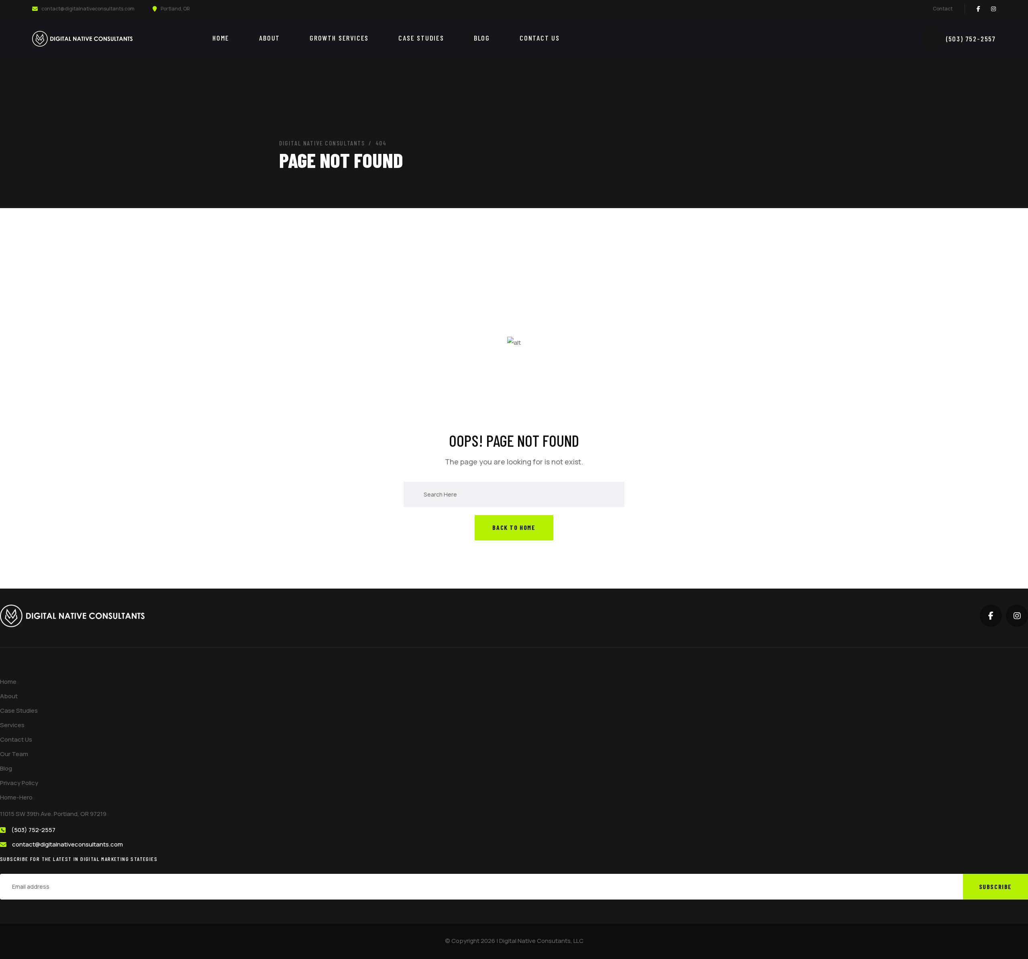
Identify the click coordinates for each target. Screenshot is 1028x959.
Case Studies (421, 37)
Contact (943, 8)
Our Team (14, 754)
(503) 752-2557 (971, 38)
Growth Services (339, 37)
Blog (482, 37)
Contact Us (540, 37)
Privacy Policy (19, 783)
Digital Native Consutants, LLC (541, 941)
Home (220, 37)
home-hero (16, 797)
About (269, 37)
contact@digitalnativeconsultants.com (88, 8)
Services (12, 725)
